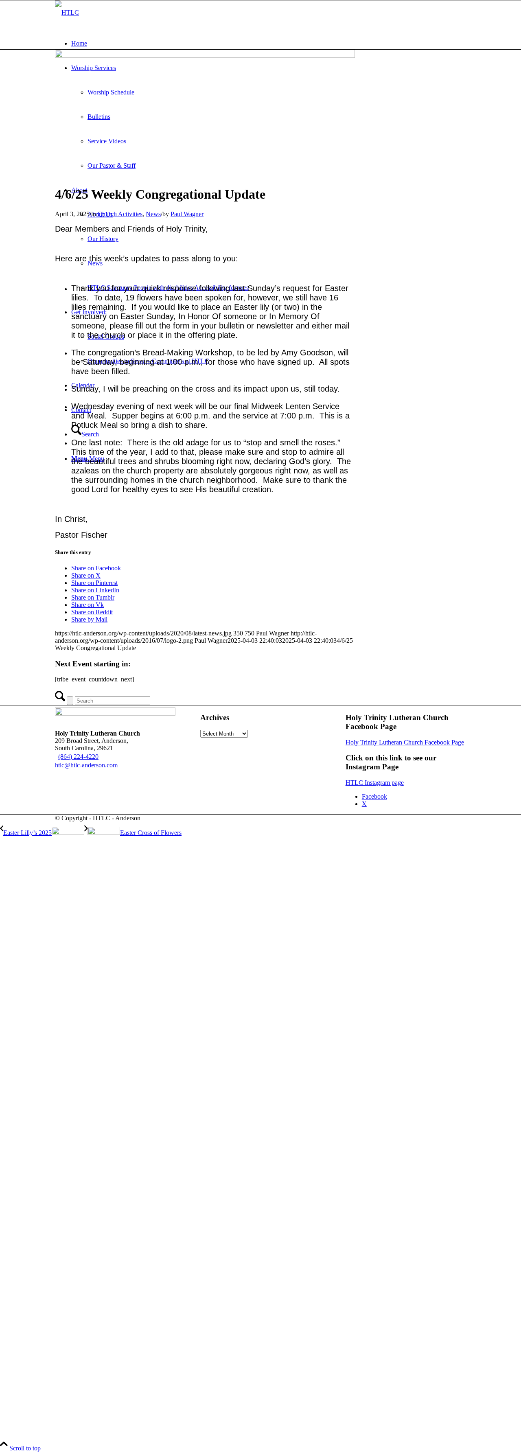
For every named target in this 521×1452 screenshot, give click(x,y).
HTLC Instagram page (375, 782)
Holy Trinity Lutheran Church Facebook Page (405, 742)
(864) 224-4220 (78, 756)
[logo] (67, 12)
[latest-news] (205, 55)
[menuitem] (268, 43)
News (153, 213)
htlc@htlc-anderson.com (86, 765)
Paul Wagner (187, 213)
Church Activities (120, 213)
